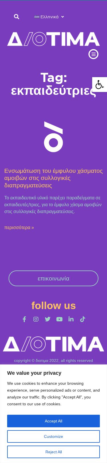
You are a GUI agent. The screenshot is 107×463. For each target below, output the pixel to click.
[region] (53, 413)
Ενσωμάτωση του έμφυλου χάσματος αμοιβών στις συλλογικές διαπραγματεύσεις (53, 177)
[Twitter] (48, 319)
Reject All (53, 452)
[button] (99, 84)
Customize (53, 436)
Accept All (53, 421)
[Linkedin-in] (71, 319)
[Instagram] (36, 319)
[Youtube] (59, 319)
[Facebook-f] (24, 319)
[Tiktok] (83, 319)
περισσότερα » (19, 227)
